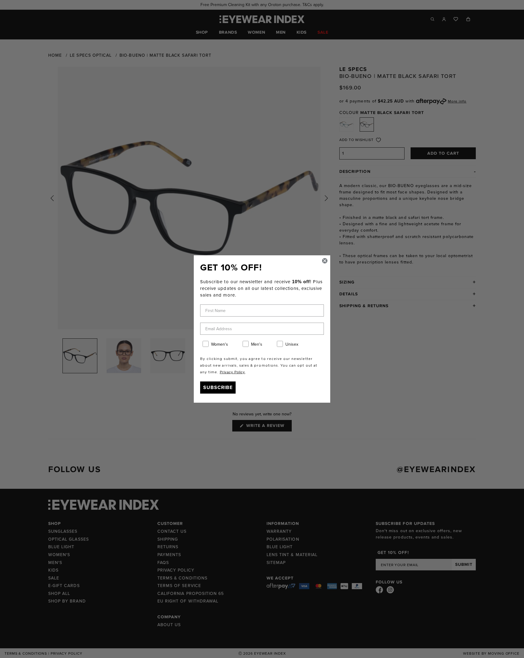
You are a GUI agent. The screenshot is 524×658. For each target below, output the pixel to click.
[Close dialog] (325, 261)
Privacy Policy (232, 372)
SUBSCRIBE (218, 387)
